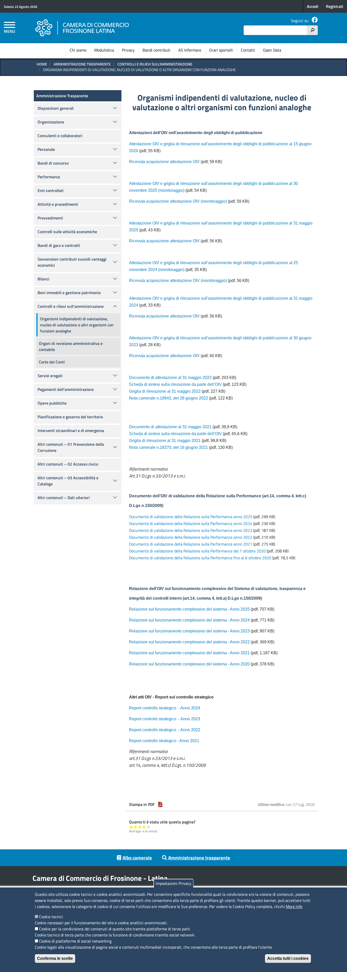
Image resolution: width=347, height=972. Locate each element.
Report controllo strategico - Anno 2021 (164, 741)
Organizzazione (51, 122)
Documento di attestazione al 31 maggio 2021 (170, 427)
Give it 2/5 (135, 827)
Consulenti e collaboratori (60, 136)
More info (294, 906)
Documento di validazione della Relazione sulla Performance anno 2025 (190, 517)
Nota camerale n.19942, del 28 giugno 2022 (168, 398)
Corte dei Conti (52, 362)
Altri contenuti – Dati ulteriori (64, 498)
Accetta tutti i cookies (288, 958)
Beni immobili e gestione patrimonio (69, 293)
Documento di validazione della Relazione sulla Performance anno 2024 (190, 523)
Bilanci (43, 279)
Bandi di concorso (53, 163)
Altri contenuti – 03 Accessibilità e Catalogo (68, 481)
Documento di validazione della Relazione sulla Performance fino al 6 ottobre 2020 (200, 558)
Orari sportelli (221, 50)
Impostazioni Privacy (173, 883)
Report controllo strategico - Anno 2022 (164, 730)
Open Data (272, 50)
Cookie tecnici (51, 917)
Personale (46, 149)
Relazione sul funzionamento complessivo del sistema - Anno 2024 (189, 620)
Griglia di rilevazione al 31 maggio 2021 (165, 440)
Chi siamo (78, 50)
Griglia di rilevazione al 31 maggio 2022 (165, 391)
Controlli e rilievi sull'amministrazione (154, 64)
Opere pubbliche (52, 403)
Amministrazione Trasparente (82, 64)
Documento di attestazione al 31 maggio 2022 (170, 377)
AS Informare (189, 50)
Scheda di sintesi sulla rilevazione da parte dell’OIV (175, 384)
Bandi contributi (156, 50)
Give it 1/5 (131, 827)
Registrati (334, 6)
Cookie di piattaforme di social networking (75, 941)
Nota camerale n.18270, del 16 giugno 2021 (168, 447)
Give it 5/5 (148, 827)
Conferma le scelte (55, 958)
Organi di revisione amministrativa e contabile (71, 346)
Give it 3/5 (140, 827)
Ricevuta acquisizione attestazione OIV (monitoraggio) (178, 201)
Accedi (312, 6)
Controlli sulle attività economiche (67, 232)
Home (42, 64)
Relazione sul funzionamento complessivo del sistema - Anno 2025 (189, 609)
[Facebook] (315, 21)
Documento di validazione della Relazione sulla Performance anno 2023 (190, 530)
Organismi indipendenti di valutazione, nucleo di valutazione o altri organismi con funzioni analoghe (77, 325)
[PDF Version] (160, 804)
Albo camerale (137, 857)
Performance (49, 177)
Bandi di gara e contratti (59, 245)
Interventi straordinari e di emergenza (71, 430)
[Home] (82, 28)
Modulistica (104, 50)
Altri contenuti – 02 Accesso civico (68, 464)
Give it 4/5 (144, 827)
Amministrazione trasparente (199, 857)
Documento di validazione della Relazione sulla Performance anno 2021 (191, 544)
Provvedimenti (50, 218)
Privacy (128, 50)
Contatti (248, 50)
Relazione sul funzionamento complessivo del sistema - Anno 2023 (189, 631)
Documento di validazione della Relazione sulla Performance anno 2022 (191, 537)
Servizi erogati (50, 376)
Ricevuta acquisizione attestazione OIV (164, 162)
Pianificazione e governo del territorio (70, 417)
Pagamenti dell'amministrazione (66, 389)
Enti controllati (51, 190)
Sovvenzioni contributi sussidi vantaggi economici (72, 262)
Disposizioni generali (56, 108)
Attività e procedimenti (58, 204)
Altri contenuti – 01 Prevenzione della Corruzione (71, 447)
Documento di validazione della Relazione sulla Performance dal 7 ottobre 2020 (197, 551)
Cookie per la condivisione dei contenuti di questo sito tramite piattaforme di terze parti (114, 929)
